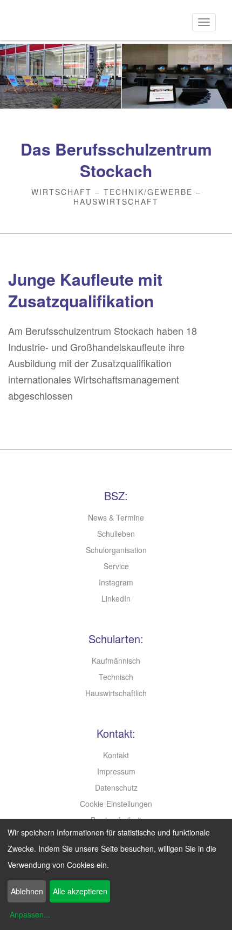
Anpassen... (30, 914)
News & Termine (116, 517)
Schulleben (116, 533)
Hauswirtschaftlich (116, 693)
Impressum (116, 771)
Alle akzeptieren (80, 891)
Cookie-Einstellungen (116, 803)
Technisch (116, 676)
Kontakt (116, 755)
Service (116, 566)
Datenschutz (116, 787)
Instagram (116, 582)
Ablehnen (27, 891)
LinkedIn (116, 598)
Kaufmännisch (116, 660)
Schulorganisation (116, 549)
